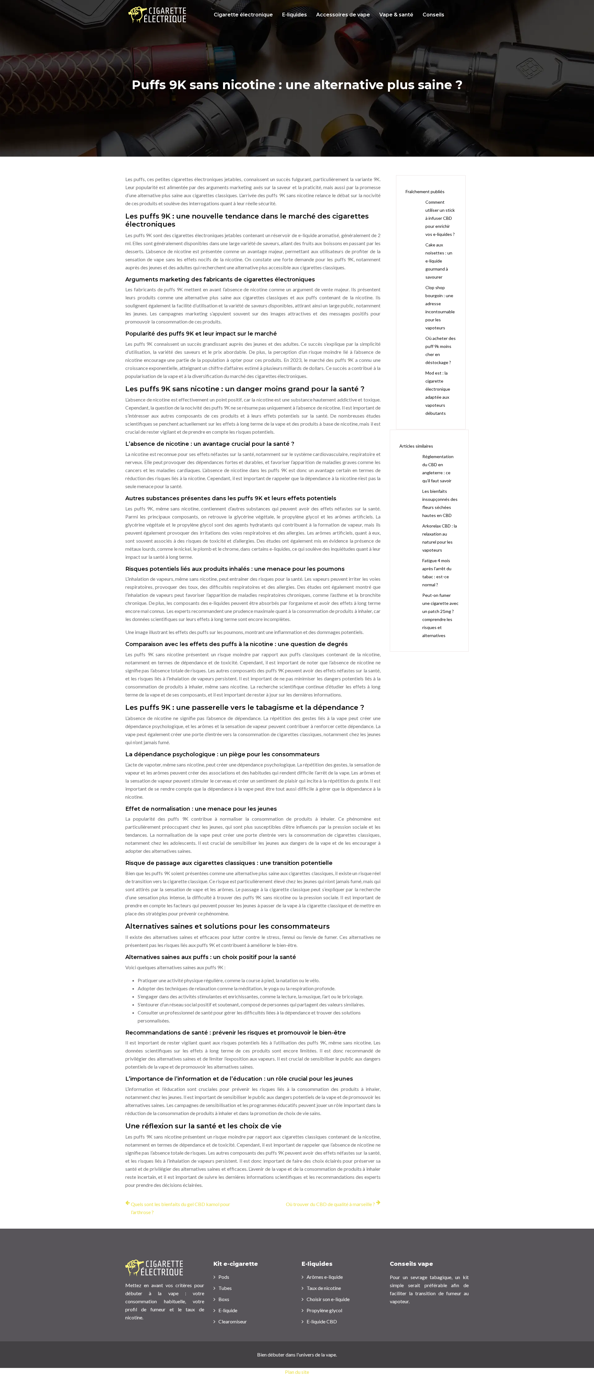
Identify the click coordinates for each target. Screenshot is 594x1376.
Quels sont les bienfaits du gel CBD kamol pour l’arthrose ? (180, 1208)
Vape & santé (396, 15)
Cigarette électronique (243, 15)
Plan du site (297, 1372)
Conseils (433, 15)
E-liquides (294, 15)
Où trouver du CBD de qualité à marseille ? (330, 1204)
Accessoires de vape (343, 15)
